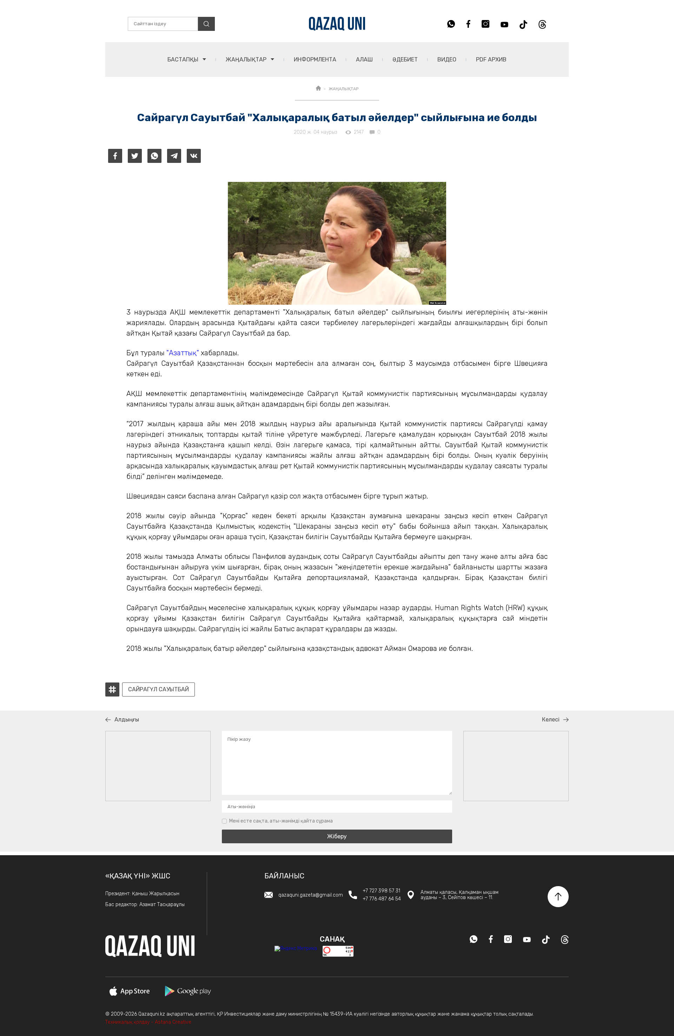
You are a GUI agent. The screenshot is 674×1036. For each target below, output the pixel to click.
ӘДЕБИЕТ (405, 59)
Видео (446, 59)
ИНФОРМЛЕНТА (315, 59)
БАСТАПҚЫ (183, 59)
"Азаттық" (182, 353)
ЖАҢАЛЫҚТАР (247, 59)
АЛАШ (364, 59)
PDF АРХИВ (491, 59)
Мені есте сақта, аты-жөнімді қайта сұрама (281, 821)
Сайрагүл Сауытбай (158, 689)
